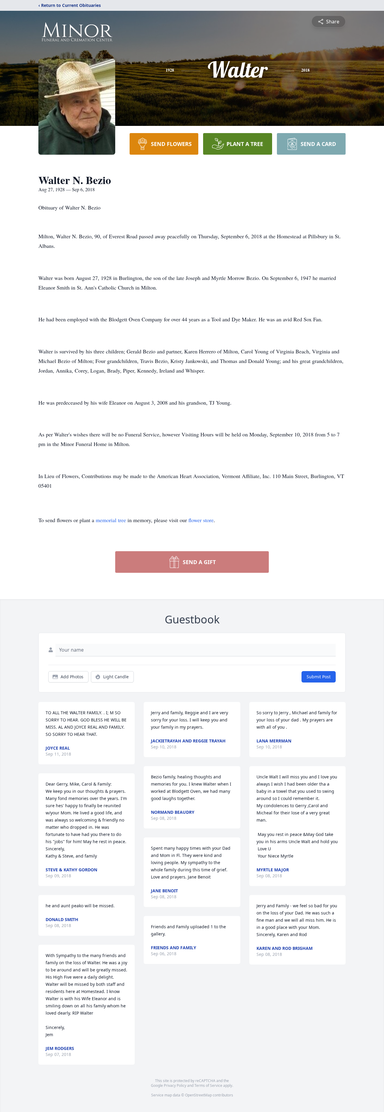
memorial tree (111, 520)
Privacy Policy (175, 1085)
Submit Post (319, 676)
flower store (201, 520)
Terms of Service (208, 1085)
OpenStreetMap (198, 1095)
